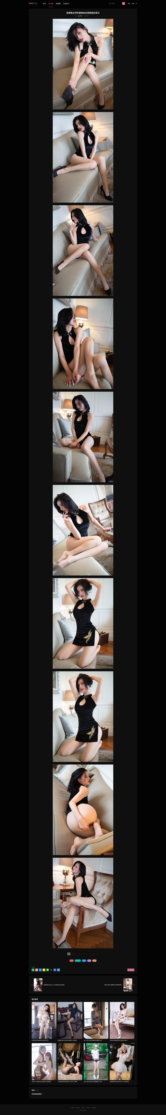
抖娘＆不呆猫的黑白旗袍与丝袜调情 (41, 1081)
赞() (131, 970)
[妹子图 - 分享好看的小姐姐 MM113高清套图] (33, 3)
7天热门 (83, 1107)
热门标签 (72, 1107)
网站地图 (94, 1107)
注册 (133, 3)
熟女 (84, 960)
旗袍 (72, 960)
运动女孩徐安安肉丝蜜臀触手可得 (93, 1081)
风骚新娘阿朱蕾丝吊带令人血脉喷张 (119, 1081)
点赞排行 (66, 3)
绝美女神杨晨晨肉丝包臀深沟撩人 (119, 1040)
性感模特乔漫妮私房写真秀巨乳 (40, 1040)
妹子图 (51, 3)
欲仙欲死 (78, 960)
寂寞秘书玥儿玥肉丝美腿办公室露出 (67, 1040)
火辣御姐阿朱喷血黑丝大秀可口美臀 (67, 1081)
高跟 (94, 960)
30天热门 (78, 1107)
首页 (44, 3)
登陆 (129, 3)
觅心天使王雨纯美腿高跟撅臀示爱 (93, 1040)
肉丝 (89, 960)
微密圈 (58, 3)
